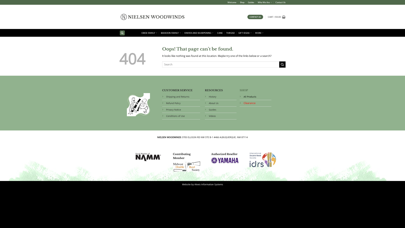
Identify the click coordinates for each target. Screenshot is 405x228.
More (258, 33)
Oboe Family (148, 33)
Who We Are (264, 2)
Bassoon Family (170, 33)
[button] (277, 16)
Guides (251, 2)
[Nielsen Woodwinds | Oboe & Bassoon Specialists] (152, 17)
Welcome (231, 2)
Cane (220, 33)
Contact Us (280, 2)
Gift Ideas (244, 33)
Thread (230, 33)
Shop (242, 2)
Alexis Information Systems (208, 184)
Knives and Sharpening (197, 33)
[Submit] (282, 64)
